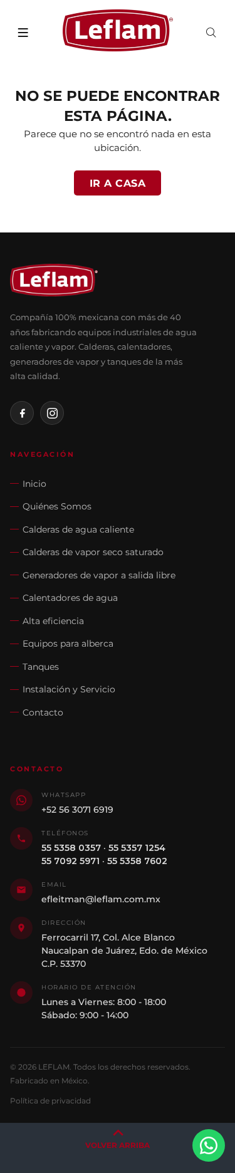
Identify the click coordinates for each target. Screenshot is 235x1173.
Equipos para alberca (68, 643)
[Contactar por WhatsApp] (208, 1145)
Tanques (41, 666)
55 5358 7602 (137, 861)
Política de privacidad (50, 1100)
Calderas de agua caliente (78, 529)
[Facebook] (22, 413)
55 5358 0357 (71, 847)
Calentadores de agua (70, 597)
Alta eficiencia (53, 621)
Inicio (34, 483)
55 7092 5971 (70, 861)
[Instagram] (52, 413)
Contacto (43, 712)
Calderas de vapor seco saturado (93, 552)
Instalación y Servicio (69, 689)
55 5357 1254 (136, 847)
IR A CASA (118, 183)
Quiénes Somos (57, 506)
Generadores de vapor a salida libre (99, 575)
